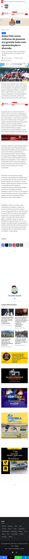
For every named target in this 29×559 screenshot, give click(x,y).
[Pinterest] (14, 245)
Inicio (4, 29)
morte (25, 531)
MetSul (20, 531)
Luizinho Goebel (5, 531)
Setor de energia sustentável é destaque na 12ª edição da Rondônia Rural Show (7, 342)
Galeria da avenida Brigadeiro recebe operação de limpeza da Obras (21, 341)
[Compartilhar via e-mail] (17, 245)
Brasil (16, 526)
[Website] (14, 298)
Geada (15, 528)
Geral (7, 29)
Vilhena (10, 536)
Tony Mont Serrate (8, 58)
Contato (22, 548)
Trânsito (21, 534)
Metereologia (14, 531)
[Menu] (2, 7)
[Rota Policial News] (6, 6)
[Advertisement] (14, 266)
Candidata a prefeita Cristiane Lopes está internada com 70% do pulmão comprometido (7, 320)
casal (20, 526)
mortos (3, 534)
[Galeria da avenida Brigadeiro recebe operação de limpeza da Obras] (21, 334)
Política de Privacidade (13, 548)
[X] (6, 245)
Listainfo (16, 546)
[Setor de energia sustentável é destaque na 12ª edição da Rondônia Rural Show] (7, 334)
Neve (8, 534)
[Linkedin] (10, 245)
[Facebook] (2, 245)
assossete (10, 526)
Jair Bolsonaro (22, 528)
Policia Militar (14, 534)
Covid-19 (4, 528)
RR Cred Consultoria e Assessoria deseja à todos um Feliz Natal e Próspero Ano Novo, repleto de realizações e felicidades (21, 322)
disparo (9, 528)
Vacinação (4, 536)
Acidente (4, 526)
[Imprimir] (21, 245)
